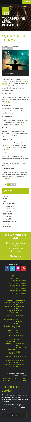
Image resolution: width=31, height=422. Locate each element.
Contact (6, 196)
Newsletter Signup (9, 222)
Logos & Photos (9, 219)
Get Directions (16, 256)
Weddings (8, 211)
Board (5, 198)
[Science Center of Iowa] (5, 11)
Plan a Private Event (10, 203)
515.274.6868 (15, 251)
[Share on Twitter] (14, 184)
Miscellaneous (8, 49)
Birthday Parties (9, 206)
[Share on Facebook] (11, 184)
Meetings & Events (10, 208)
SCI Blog (6, 224)
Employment (7, 227)
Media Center (7, 214)
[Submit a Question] (8, 184)
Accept (14, 415)
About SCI (8, 191)
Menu (28, 2)
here (9, 101)
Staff (5, 201)
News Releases (9, 216)
